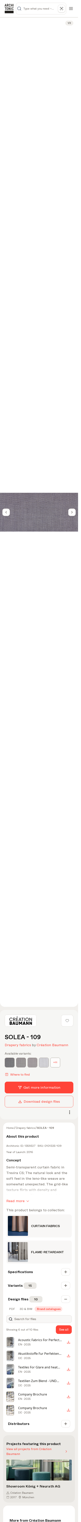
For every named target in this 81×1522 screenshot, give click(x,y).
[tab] (12, 1308)
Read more (15, 1200)
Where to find (20, 1074)
